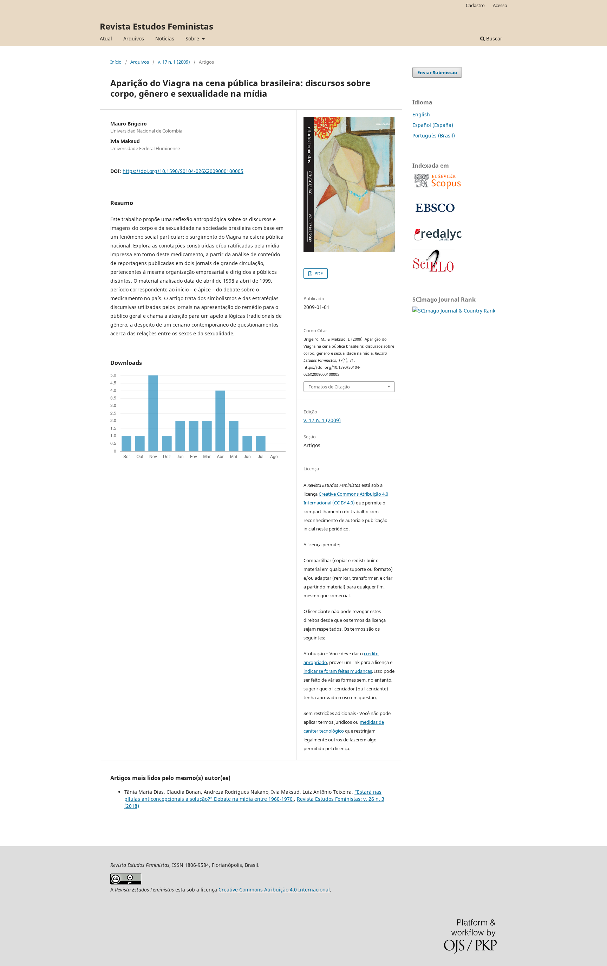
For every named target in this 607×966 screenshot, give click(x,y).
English (421, 114)
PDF (318, 273)
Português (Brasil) (433, 135)
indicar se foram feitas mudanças (338, 671)
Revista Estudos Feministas (156, 26)
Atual (106, 38)
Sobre (193, 38)
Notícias (164, 38)
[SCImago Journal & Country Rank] (453, 310)
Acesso (500, 5)
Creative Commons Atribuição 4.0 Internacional (274, 889)
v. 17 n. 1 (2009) (174, 62)
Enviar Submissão (437, 72)
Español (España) (432, 125)
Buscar (493, 38)
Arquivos (133, 38)
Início (116, 62)
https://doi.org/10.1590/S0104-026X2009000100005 (183, 171)
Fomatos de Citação (329, 387)
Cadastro (475, 5)
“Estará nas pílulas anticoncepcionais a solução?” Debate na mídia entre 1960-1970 (252, 795)
